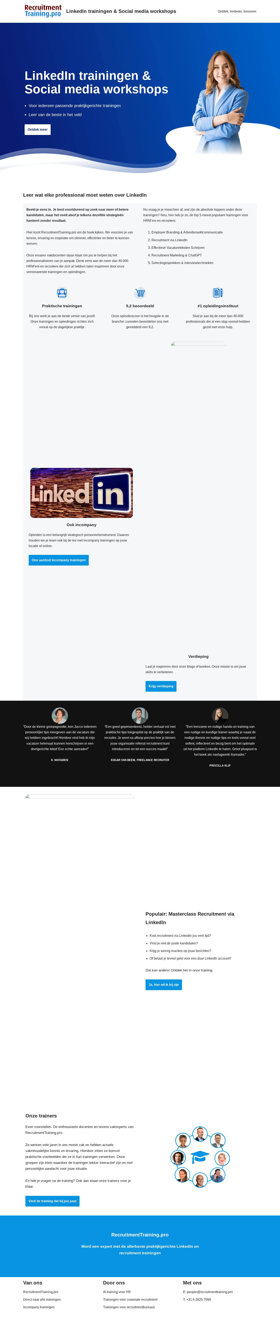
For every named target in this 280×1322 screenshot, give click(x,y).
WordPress (75, 1317)
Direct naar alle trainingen (42, 1299)
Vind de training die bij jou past (52, 1201)
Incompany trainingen (39, 1307)
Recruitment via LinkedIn (169, 240)
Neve (27, 1317)
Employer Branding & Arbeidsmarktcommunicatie (187, 232)
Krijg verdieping (161, 686)
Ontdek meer (38, 129)
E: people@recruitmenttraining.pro (208, 1292)
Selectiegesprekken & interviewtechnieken (182, 263)
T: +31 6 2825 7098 (197, 1299)
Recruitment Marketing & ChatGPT (176, 255)
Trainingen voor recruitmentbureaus (129, 1307)
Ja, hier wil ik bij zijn (164, 984)
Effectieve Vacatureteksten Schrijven (178, 247)
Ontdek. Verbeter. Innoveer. (237, 11)
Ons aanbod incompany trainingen (59, 560)
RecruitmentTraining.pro (40, 1292)
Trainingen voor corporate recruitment (130, 1299)
